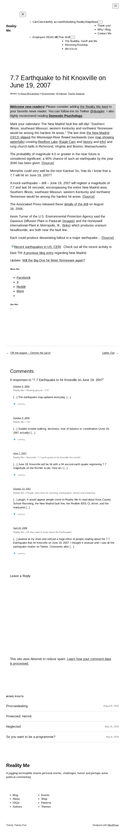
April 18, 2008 (20, 528)
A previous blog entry (38, 253)
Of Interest (61, 93)
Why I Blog (104, 29)
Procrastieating (17, 706)
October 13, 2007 (22, 488)
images (68, 221)
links (66, 225)
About (94, 21)
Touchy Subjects (76, 93)
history (87, 142)
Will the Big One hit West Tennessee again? (53, 260)
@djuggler (97, 111)
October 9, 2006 (21, 418)
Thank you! (104, 25)
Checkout (43, 21)
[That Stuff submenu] (72, 37)
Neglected (13, 726)
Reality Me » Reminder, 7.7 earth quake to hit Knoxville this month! (47, 457)
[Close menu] (23, 14)
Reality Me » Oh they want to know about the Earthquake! (42, 532)
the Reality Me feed (94, 106)
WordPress (113, 825)
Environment (48, 93)
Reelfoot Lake (48, 142)
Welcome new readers (27, 106)
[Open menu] (115, 6)
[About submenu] (100, 22)
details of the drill (76, 204)
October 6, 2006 (21, 386)
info (102, 142)
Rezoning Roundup (76, 44)
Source (48, 163)
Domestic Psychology (65, 116)
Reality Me (18, 765)
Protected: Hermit (18, 716)
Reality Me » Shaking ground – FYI (31, 390)
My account (56, 21)
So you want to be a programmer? (30, 737)
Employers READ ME (45, 37)
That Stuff (64, 37)
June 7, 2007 (20, 453)
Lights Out (108, 352)
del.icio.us (71, 48)
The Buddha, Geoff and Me (81, 41)
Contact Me (104, 33)
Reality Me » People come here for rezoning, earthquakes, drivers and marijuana (54, 493)
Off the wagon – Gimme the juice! (30, 352)
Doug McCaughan (30, 93)
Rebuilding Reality (74, 21)
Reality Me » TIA (21, 422)
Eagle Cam (68, 142)
